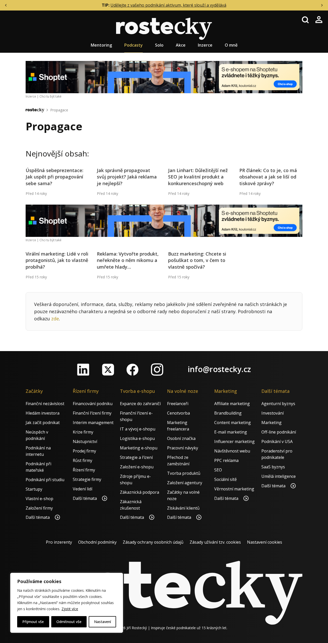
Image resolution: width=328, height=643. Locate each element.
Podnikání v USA (277, 441)
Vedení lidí (82, 489)
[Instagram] (157, 369)
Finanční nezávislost (45, 403)
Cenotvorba (178, 413)
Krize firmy (83, 432)
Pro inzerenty (59, 542)
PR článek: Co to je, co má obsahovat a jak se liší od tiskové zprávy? (268, 176)
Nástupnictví (85, 441)
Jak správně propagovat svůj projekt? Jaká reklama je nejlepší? (127, 176)
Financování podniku (92, 403)
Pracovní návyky (182, 448)
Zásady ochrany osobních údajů (153, 542)
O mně (231, 45)
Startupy (34, 489)
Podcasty (133, 45)
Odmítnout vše (68, 621)
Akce (181, 45)
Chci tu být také (50, 96)
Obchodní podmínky (97, 542)
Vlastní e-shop (39, 498)
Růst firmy (82, 460)
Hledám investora (42, 413)
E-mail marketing (230, 432)
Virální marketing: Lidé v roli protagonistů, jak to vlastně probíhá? (57, 260)
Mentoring (101, 45)
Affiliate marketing (232, 403)
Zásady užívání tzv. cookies (215, 542)
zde (55, 318)
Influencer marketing (234, 441)
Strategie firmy (87, 479)
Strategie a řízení (136, 457)
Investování (272, 413)
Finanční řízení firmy (92, 413)
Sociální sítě (225, 479)
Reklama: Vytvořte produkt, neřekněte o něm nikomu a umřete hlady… (128, 260)
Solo (159, 45)
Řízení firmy (84, 470)
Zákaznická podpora (139, 492)
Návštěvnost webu (232, 451)
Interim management (93, 422)
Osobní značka (181, 438)
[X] (108, 369)
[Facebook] (132, 369)
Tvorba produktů (183, 473)
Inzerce (205, 45)
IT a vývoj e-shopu (137, 429)
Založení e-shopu (136, 467)
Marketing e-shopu (138, 448)
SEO (218, 470)
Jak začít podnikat (43, 422)
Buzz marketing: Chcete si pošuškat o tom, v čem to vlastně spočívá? (197, 260)
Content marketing (232, 422)
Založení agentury (184, 483)
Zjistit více (69, 608)
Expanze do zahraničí (140, 403)
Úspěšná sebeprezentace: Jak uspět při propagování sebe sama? (54, 176)
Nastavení (102, 621)
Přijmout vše (33, 621)
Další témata (38, 517)
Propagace (59, 110)
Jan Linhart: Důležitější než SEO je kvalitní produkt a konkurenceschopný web (198, 176)
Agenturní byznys (278, 403)
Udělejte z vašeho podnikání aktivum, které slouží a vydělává (168, 5)
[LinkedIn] (83, 369)
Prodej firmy (84, 451)
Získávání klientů (183, 508)
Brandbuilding (228, 413)
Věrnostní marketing (234, 489)
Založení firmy (39, 508)
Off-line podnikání (278, 432)
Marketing (271, 422)
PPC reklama (226, 460)
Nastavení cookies (264, 542)
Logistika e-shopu (137, 438)
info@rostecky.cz (219, 369)
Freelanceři (177, 403)
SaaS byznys (273, 467)
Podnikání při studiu (45, 479)
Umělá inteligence (278, 476)
